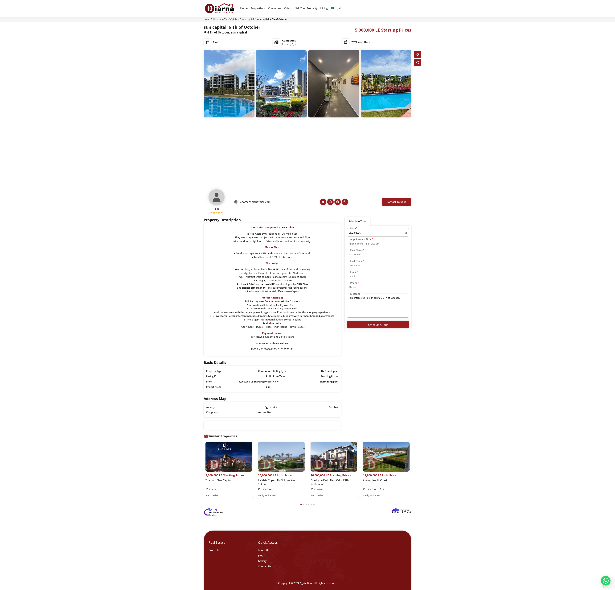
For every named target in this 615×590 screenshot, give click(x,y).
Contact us (274, 8)
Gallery (262, 561)
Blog (260, 555)
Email (353, 272)
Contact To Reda (396, 202)
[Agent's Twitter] (323, 202)
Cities (287, 8)
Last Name (356, 261)
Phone (353, 282)
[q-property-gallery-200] (229, 83)
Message (355, 293)
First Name (356, 250)
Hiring (324, 8)
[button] (301, 504)
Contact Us (264, 566)
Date (353, 228)
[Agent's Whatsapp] (330, 202)
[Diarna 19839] (219, 8)
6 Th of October (230, 19)
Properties (257, 8)
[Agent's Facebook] (337, 202)
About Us (263, 550)
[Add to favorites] (417, 54)
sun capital (248, 19)
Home (244, 8)
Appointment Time (361, 239)
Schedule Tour (357, 221)
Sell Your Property (306, 8)
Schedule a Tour (378, 325)
